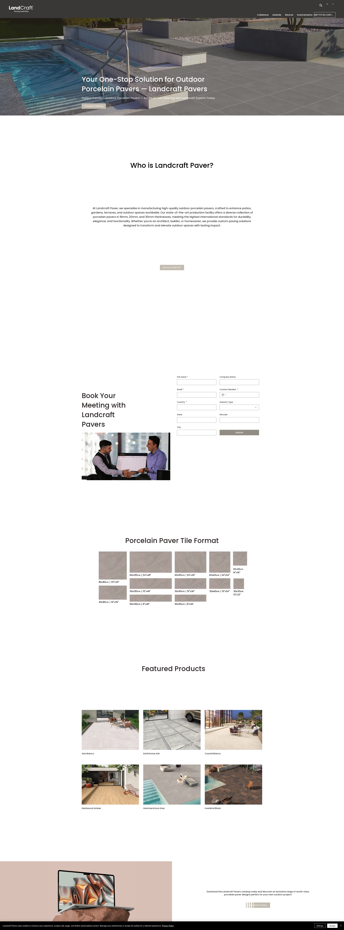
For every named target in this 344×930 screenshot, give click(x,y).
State (179, 414)
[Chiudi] (340, 926)
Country (182, 402)
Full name (182, 377)
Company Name (228, 377)
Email (180, 389)
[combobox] (239, 407)
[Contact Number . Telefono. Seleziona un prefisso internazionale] (224, 394)
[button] (277, 15)
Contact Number (229, 389)
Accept (332, 925)
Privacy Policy (168, 925)
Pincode (223, 414)
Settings (319, 925)
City (179, 427)
